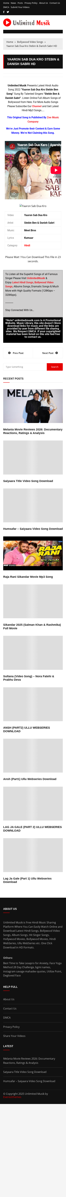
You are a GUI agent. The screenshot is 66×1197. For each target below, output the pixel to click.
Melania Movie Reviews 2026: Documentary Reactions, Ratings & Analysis (32, 431)
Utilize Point (54, 971)
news (13, 3)
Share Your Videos (14, 1036)
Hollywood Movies (14, 939)
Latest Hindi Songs (27, 931)
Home (6, 3)
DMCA (6, 7)
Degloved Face (12, 975)
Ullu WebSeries (26, 943)
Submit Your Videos (20, 7)
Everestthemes (12, 1097)
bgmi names (42, 967)
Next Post (48, 353)
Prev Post (18, 353)
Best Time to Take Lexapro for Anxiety (25, 963)
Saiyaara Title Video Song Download (28, 481)
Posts (20, 3)
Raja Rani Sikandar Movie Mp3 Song (28, 576)
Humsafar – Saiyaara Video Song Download (33, 528)
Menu (7, 31)
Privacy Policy (31, 3)
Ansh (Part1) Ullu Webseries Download (29, 779)
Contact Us (55, 3)
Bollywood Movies (37, 939)
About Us (43, 3)
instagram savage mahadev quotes (24, 971)
